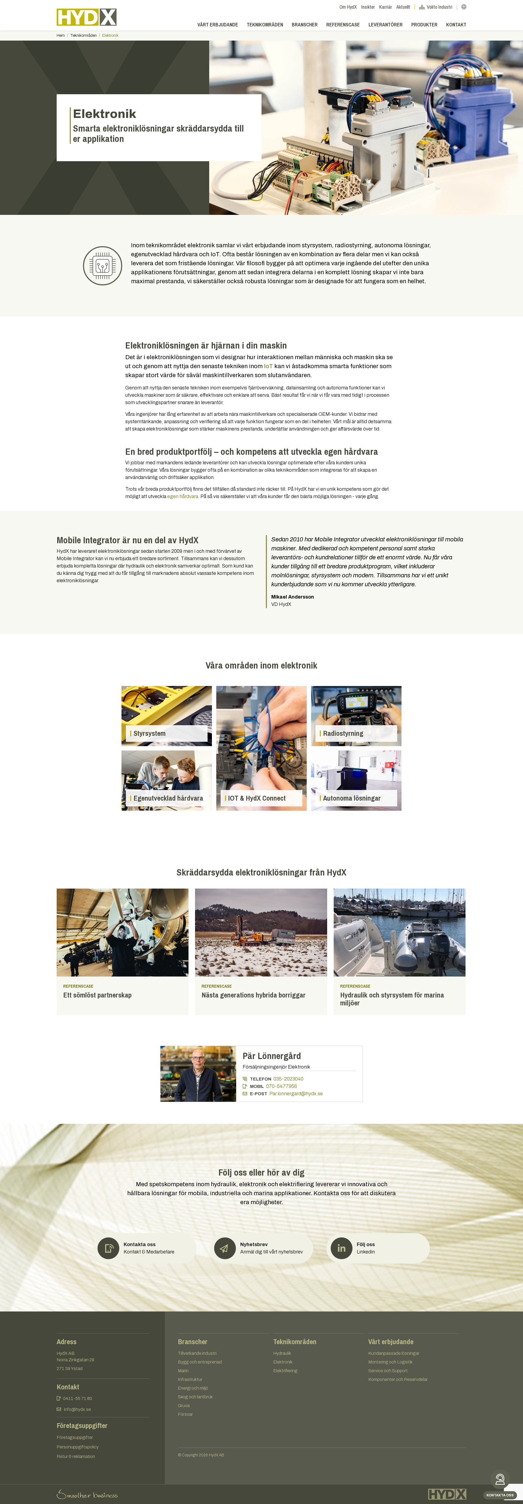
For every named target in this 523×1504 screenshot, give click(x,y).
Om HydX (348, 7)
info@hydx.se (77, 1409)
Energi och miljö (193, 1388)
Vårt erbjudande (217, 24)
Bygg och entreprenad (200, 1362)
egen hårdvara (182, 496)
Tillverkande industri (197, 1353)
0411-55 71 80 (77, 1398)
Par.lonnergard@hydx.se (296, 1093)
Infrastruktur (190, 1379)
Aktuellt (403, 7)
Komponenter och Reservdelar (398, 1379)
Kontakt (456, 24)
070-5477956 (281, 1086)
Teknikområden (265, 24)
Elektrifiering (285, 1370)
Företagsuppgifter (75, 1437)
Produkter (424, 24)
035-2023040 (288, 1079)
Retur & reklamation (76, 1456)
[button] (261, 1248)
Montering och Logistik (390, 1362)
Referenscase (343, 24)
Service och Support (388, 1370)
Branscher (305, 24)
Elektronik (283, 1362)
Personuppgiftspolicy (78, 1447)
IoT (268, 366)
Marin (183, 1370)
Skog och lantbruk (195, 1397)
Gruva (184, 1405)
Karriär (385, 7)
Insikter (368, 7)
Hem (61, 35)
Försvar (185, 1414)
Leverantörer (386, 24)
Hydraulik (282, 1353)
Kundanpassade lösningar (393, 1353)
